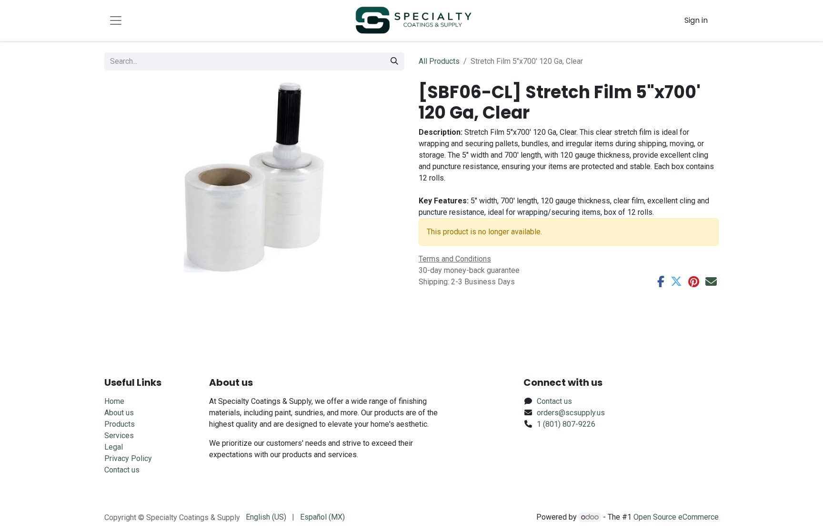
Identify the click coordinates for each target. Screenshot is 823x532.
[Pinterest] (693, 281)
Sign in (696, 20)
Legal (113, 447)
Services (119, 435)
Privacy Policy (128, 458)
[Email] (711, 281)
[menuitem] (266, 517)
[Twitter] (676, 281)
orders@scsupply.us (571, 412)
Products (119, 424)
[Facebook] (660, 281)
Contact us (122, 469)
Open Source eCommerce (676, 517)
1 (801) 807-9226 (566, 424)
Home (114, 401)
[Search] (394, 61)
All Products (439, 61)
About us (119, 412)
